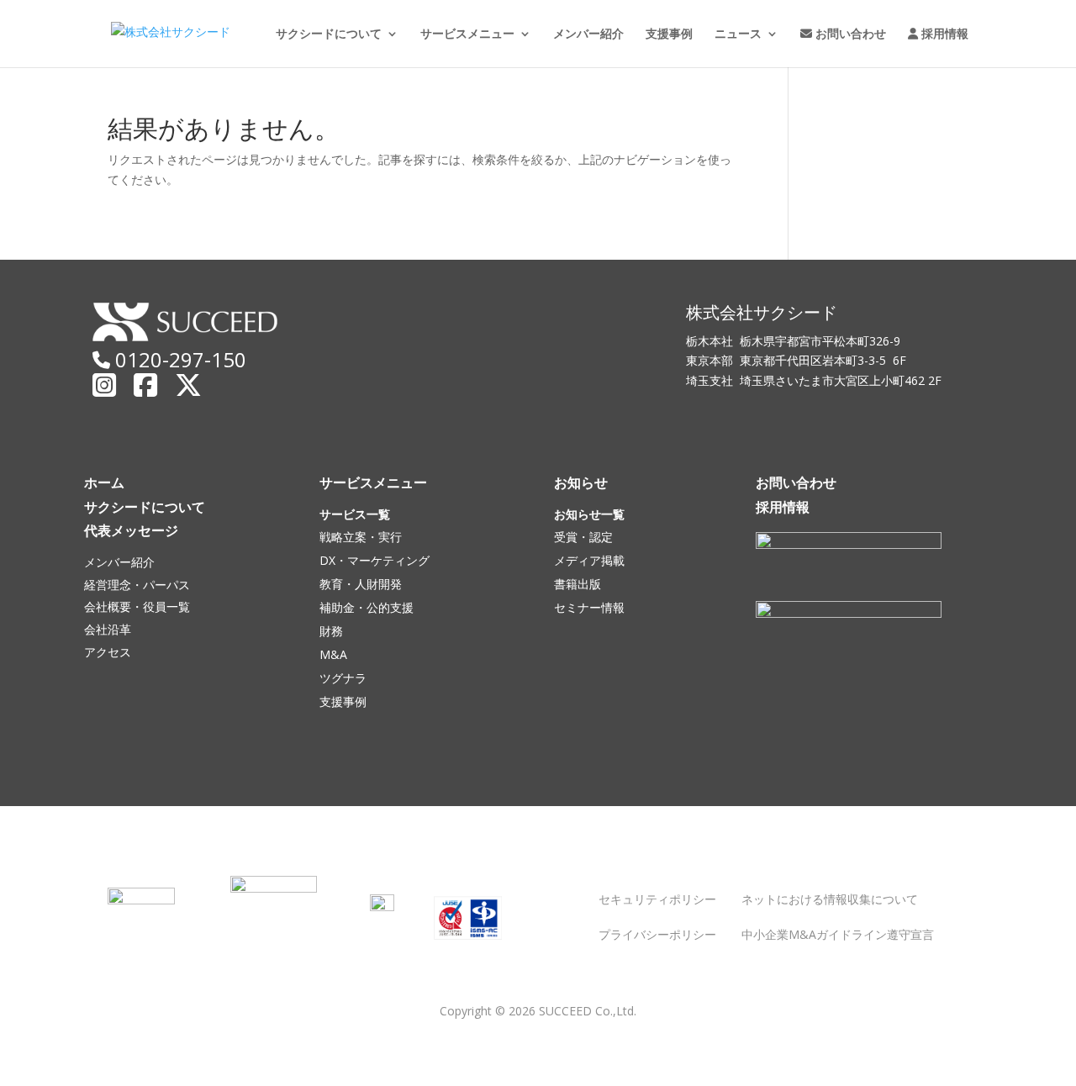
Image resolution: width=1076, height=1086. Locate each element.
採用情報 (943, 34)
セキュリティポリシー (657, 899)
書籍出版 (577, 584)
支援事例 (669, 34)
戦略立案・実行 (360, 537)
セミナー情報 (589, 607)
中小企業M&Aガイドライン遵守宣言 (837, 934)
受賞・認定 (583, 537)
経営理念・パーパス (137, 585)
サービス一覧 (354, 514)
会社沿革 (107, 629)
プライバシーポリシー (657, 934)
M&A (333, 654)
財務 (331, 631)
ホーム (104, 482)
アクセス (107, 652)
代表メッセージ (131, 530)
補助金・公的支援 (366, 607)
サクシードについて (329, 34)
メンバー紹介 (588, 34)
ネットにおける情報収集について (829, 899)
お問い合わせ (849, 34)
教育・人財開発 (360, 584)
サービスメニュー (467, 34)
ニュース (738, 34)
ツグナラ (343, 678)
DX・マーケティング (374, 560)
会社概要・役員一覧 (137, 606)
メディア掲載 (589, 560)
